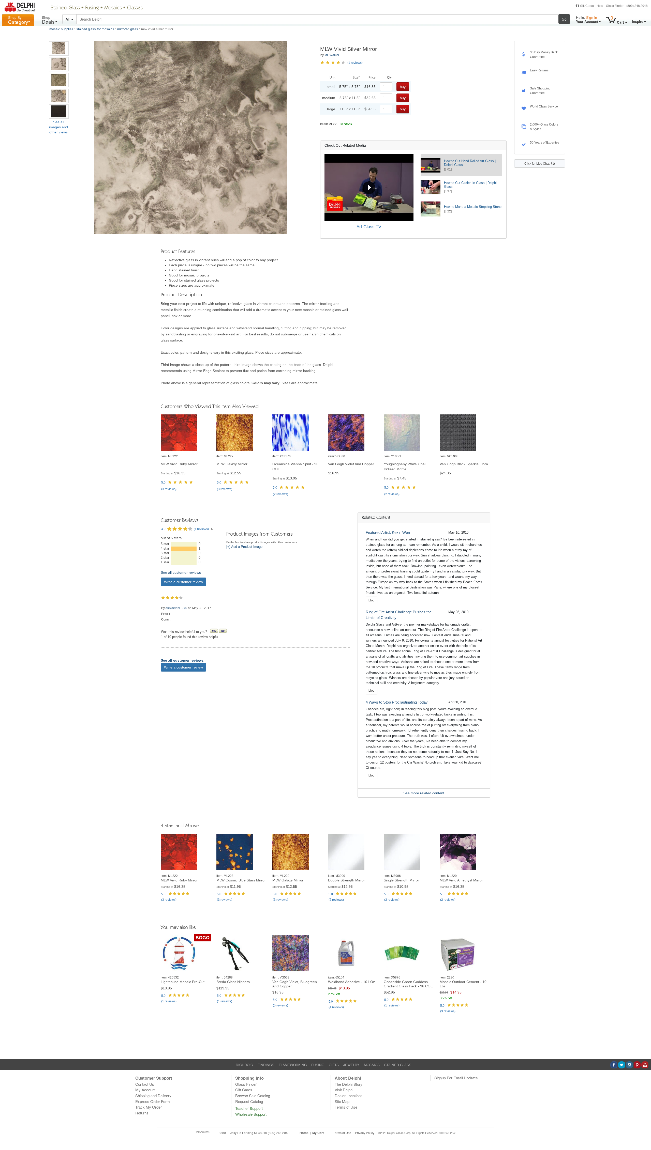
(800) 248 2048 (637, 5)
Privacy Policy (364, 1132)
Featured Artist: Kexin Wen (388, 532)
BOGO (203, 937)
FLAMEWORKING (293, 1064)
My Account (145, 1089)
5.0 (163, 482)
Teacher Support (249, 1108)
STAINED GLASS (397, 1064)
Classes (135, 8)
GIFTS (334, 1064)
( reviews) (168, 489)
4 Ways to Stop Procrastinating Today (397, 702)
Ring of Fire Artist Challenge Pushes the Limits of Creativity (399, 615)
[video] (368, 187)
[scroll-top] (643, 1135)
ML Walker (331, 55)
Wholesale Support (251, 1114)
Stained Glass (65, 8)
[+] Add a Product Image (244, 547)
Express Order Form (152, 1101)
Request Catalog (249, 1101)
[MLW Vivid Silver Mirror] (59, 48)
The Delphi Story (348, 1084)
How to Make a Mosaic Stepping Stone (472, 207)
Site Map (342, 1101)
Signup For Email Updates (456, 1077)
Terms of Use (346, 1107)
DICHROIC (244, 1064)
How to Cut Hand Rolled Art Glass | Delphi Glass (470, 163)
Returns (142, 1112)
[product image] (186, 432)
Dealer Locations (349, 1095)
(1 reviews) (355, 63)
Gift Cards (587, 5)
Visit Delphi (344, 1089)
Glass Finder (615, 5)
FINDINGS (266, 1064)
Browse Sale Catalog (252, 1095)
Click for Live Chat (537, 163)
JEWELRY (351, 1064)
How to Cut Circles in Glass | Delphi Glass (470, 185)
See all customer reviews (181, 572)
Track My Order (148, 1107)
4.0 (163, 529)
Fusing (92, 8)
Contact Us (144, 1084)
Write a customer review (183, 582)
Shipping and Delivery (153, 1095)
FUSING (317, 1064)
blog (371, 600)
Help (600, 5)
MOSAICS (372, 1064)
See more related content (423, 793)
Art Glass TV (369, 226)
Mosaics (113, 8)
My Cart (318, 1132)
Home (304, 1132)
